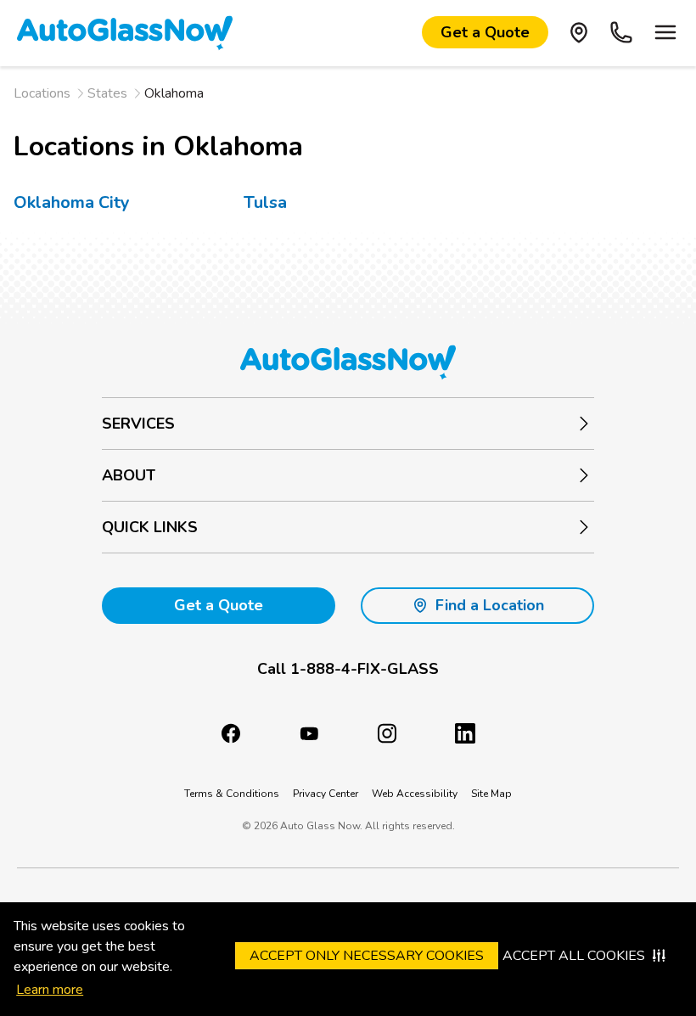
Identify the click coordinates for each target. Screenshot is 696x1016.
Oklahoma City (72, 202)
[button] (348, 669)
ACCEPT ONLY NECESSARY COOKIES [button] (367, 955)
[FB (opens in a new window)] (231, 733)
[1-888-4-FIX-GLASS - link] (621, 32)
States (107, 93)
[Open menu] (665, 32)
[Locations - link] (579, 32)
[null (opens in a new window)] (465, 733)
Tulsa (265, 202)
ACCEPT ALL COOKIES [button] (573, 955)
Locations (42, 93)
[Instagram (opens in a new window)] (387, 733)
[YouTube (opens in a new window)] (309, 733)
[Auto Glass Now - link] (125, 32)
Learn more (49, 989)
